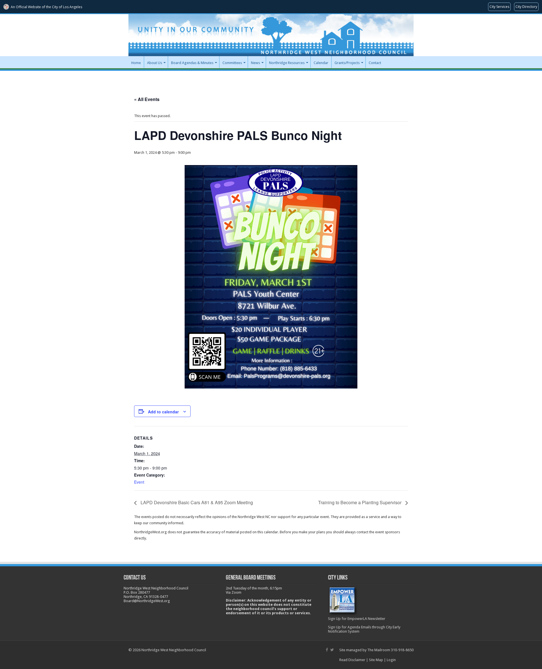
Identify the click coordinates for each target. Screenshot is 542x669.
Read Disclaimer (352, 660)
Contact (375, 63)
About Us (154, 63)
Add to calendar (163, 411)
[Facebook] (327, 649)
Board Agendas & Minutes (192, 63)
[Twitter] (332, 649)
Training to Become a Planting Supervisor (360, 502)
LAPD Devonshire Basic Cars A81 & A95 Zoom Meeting (196, 502)
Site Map (376, 660)
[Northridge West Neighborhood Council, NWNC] (271, 35)
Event (139, 482)
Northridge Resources (287, 63)
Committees (232, 63)
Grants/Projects (347, 63)
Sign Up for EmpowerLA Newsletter (356, 619)
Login (391, 660)
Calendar (321, 63)
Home (136, 63)
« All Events (146, 99)
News (255, 63)
